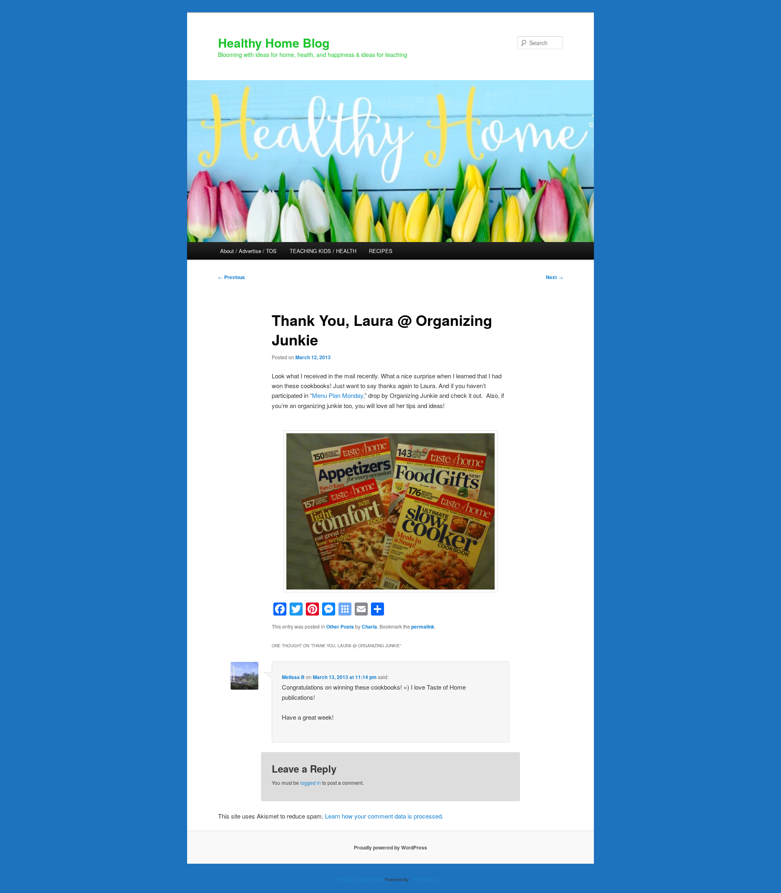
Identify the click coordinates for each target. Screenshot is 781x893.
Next (554, 277)
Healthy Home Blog (273, 42)
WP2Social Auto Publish (360, 879)
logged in (310, 782)
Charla (369, 626)
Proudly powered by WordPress (390, 847)
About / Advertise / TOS (248, 251)
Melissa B (293, 677)
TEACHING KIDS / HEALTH (323, 251)
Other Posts (340, 626)
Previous (231, 277)
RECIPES (381, 251)
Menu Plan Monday (337, 395)
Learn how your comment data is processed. (384, 816)
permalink (422, 626)
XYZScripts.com (428, 879)
